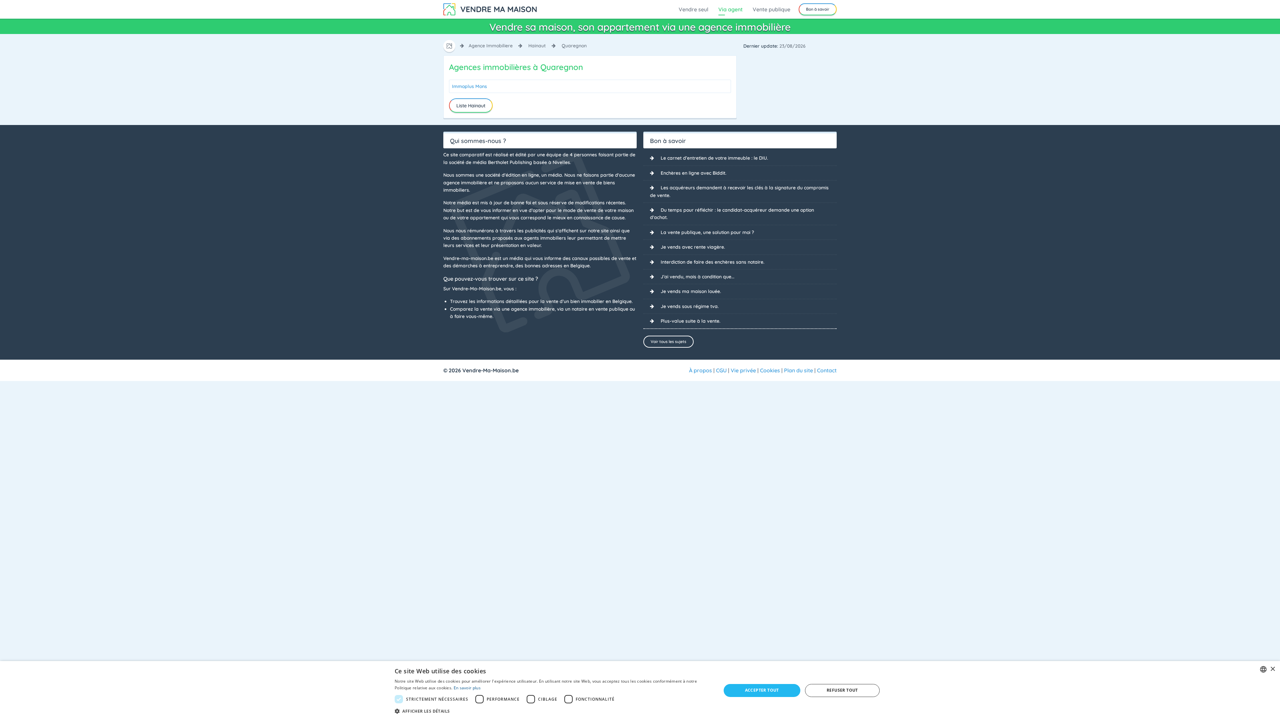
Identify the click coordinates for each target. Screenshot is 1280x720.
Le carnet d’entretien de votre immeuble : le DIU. (714, 158)
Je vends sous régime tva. (690, 306)
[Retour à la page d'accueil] (490, 8)
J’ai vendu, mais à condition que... (697, 277)
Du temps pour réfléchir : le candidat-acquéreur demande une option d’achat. (732, 213)
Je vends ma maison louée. (691, 291)
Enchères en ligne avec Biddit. (693, 173)
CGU (721, 370)
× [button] (1272, 669)
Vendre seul (693, 9)
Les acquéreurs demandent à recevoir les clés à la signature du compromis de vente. (739, 191)
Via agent (730, 9)
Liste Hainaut (470, 106)
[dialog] (640, 690)
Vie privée (743, 370)
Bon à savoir (817, 9)
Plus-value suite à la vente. (690, 321)
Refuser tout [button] (842, 690)
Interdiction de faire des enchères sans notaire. (712, 262)
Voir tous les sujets (668, 341)
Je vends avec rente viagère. (693, 247)
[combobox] (1263, 669)
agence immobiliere (491, 46)
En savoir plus (467, 688)
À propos (700, 370)
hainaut (537, 46)
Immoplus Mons (469, 86)
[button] (553, 711)
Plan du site (798, 370)
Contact (827, 370)
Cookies (770, 370)
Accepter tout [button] (762, 690)
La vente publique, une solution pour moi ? (707, 232)
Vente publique (771, 9)
